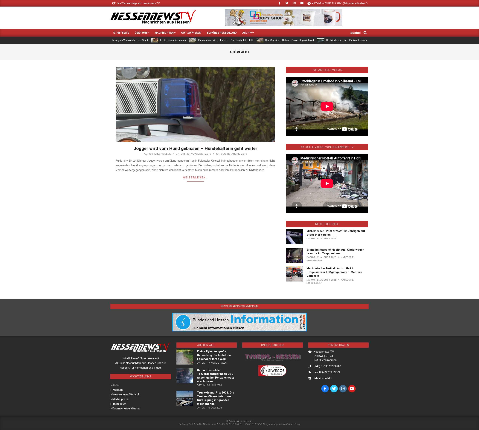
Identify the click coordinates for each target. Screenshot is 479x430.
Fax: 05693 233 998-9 (327, 372)
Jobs (115, 385)
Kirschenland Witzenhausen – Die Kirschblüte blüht (204, 40)
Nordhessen (314, 260)
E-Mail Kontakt (323, 378)
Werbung (117, 389)
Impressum (119, 403)
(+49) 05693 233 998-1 (327, 366)
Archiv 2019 (239, 153)
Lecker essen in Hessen (151, 40)
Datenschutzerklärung (126, 408)
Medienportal (120, 399)
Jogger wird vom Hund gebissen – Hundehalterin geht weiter (195, 148)
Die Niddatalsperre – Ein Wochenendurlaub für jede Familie (337, 40)
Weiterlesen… (195, 177)
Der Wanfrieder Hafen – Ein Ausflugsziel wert (268, 40)
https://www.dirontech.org (287, 424)
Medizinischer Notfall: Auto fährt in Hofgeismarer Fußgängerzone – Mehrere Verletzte (334, 272)
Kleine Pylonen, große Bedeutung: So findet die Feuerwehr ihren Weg (214, 355)
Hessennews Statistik (126, 394)
